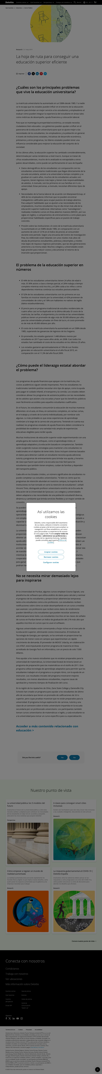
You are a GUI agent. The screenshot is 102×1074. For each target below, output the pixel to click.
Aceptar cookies (51, 552)
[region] (51, 537)
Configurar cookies (51, 562)
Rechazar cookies (51, 557)
